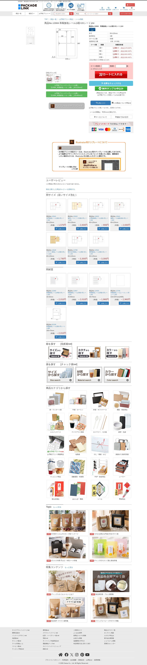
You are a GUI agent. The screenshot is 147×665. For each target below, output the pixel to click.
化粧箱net (15, 638)
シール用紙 (79, 19)
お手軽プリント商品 (66, 19)
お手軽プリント (44, 13)
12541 (54, 216)
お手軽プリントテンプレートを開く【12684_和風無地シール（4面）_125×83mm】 (66, 94)
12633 (97, 216)
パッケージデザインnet (19, 635)
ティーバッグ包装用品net (51, 641)
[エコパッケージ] (55, 422)
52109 (54, 324)
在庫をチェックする (112, 83)
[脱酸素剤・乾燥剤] (78, 466)
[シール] (100, 489)
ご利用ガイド (78, 630)
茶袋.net (45, 638)
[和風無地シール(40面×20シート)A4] (56, 280)
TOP (46, 19)
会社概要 (73, 660)
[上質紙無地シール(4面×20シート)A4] (99, 206)
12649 (54, 250)
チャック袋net (16, 641)
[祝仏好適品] (55, 489)
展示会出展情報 (109, 638)
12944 (97, 250)
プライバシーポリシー (52, 660)
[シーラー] (122, 466)
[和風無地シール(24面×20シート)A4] (77, 280)
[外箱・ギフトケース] (100, 399)
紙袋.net (45, 649)
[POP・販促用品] (100, 466)
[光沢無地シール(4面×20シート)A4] (56, 206)
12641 (118, 216)
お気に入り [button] (101, 103)
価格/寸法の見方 (122, 117)
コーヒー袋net (16, 646)
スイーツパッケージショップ (52, 646)
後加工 (31, 13)
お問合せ (89, 660)
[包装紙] (78, 444)
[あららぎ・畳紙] (78, 489)
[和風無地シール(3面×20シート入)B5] (56, 314)
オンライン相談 (109, 633)
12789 (75, 250)
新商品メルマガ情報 (80, 635)
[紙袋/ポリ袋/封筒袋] (122, 444)
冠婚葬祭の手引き (79, 641)
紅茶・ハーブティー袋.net (51, 635)
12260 (54, 291)
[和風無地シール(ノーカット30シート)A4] (120, 280)
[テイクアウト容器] (78, 422)
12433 (97, 291)
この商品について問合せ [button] (122, 103)
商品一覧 (18, 13)
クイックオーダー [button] (126, 13)
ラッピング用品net (18, 649)
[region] (88, 19)
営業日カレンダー (109, 643)
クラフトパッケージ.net (50, 633)
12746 (118, 291)
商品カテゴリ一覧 (109, 630)
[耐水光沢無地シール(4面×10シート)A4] (77, 240)
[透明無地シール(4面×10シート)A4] (99, 240)
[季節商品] (122, 489)
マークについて (101, 117)
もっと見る (57, 507)
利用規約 (65, 660)
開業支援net (16, 633)
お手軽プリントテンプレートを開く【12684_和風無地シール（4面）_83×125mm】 (66, 86)
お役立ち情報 (78, 638)
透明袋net (46, 630)
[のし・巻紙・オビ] (100, 444)
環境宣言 (81, 660)
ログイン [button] (131, 5)
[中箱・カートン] (78, 399)
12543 (75, 216)
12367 (75, 291)
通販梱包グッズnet (49, 643)
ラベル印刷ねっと (17, 643)
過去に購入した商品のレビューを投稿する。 (61, 189)
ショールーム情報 (109, 641)
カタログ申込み (109, 635)
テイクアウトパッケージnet (20, 630)
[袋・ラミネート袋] (55, 399)
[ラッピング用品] (55, 466)
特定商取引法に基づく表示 (82, 643)
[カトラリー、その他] (100, 422)
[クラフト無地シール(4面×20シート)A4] (56, 240)
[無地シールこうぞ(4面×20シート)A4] (77, 206)
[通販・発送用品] (122, 399)
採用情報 (97, 660)
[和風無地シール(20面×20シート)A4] (99, 280)
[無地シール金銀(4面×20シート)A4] (120, 206)
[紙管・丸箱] (122, 422)
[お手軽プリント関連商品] (55, 444)
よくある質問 (78, 633)
